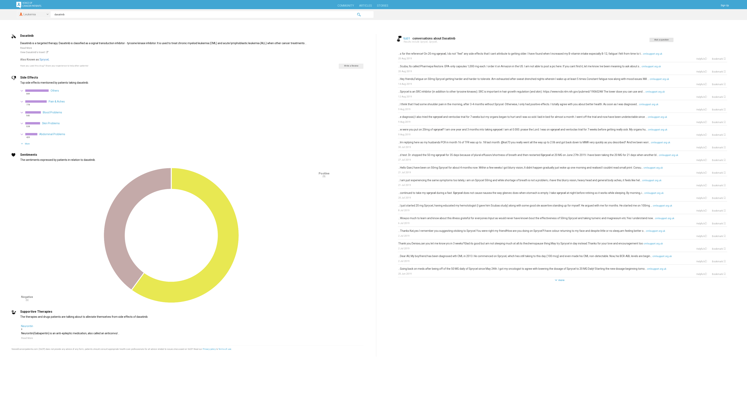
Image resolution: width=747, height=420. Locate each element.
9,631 (407, 38)
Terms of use (224, 349)
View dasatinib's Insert (32, 52)
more (561, 280)
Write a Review (351, 66)
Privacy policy (209, 349)
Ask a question (661, 39)
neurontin (27, 326)
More (27, 144)
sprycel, (44, 59)
